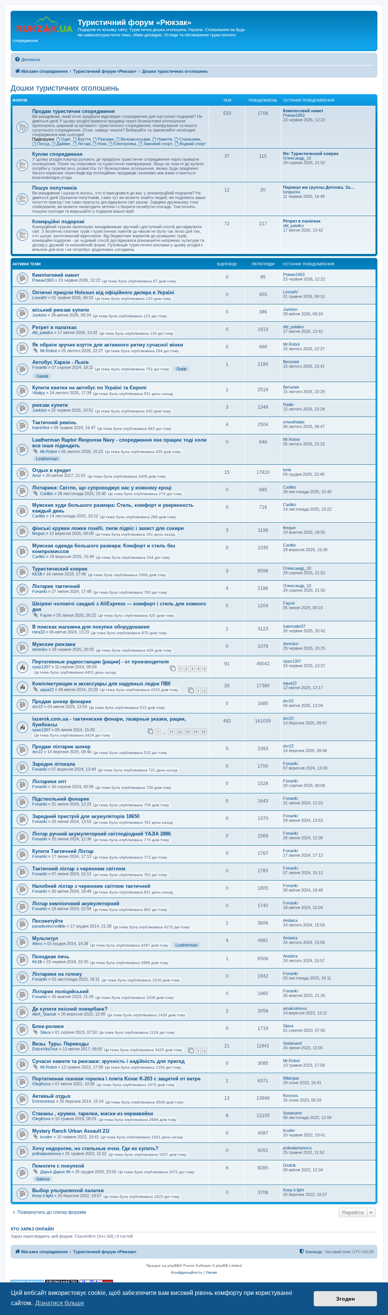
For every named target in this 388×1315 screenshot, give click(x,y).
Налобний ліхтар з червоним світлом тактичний (91, 886)
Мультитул (45, 938)
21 (172, 731)
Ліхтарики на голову (57, 974)
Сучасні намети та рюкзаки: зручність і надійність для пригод (108, 1061)
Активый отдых (51, 1096)
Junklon (39, 315)
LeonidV (39, 297)
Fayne (46, 615)
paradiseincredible (49, 926)
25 (203, 731)
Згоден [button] (345, 1299)
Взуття (84, 139)
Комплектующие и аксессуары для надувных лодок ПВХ (101, 683)
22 (179, 731)
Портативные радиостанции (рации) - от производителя (100, 662)
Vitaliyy (38, 392)
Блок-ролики (48, 1026)
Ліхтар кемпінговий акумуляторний (75, 903)
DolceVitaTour (45, 1049)
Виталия (291, 361)
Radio (288, 404)
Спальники (189, 139)
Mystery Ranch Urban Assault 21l (71, 1131)
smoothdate (294, 422)
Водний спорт (193, 143)
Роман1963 (294, 115)
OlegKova (41, 1083)
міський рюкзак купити (60, 310)
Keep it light (42, 1195)
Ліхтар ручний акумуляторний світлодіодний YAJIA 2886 (101, 834)
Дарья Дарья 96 (55, 1171)
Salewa (42, 1179)
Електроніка (124, 143)
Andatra (290, 920)
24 (195, 731)
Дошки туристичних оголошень (65, 88)
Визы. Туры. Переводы (60, 1044)
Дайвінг (63, 143)
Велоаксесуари (135, 139)
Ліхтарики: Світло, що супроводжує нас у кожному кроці (102, 488)
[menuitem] (27, 59)
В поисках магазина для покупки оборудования (91, 627)
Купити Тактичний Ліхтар (63, 851)
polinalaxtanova (46, 1153)
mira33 (38, 632)
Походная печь (50, 956)
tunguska (291, 192)
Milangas (291, 1078)
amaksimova (295, 1008)
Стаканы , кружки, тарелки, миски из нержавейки (92, 1113)
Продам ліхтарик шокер (61, 746)
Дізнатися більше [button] (59, 1303)
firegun (38, 533)
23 (187, 731)
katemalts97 (294, 626)
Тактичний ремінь (54, 422)
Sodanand (292, 1043)
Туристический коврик (60, 569)
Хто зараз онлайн (32, 1229)
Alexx (37, 943)
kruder (46, 1137)
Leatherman (47, 458)
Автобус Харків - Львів (60, 362)
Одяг (65, 139)
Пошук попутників (54, 188)
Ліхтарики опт (49, 781)
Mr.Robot (48, 350)
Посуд (43, 143)
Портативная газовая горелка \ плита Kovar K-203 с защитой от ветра (116, 1078)
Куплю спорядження (57, 154)
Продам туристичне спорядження (73, 111)
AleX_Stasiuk (44, 1014)
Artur (36, 475)
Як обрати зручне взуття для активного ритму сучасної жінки (107, 345)
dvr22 (37, 706)
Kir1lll (37, 574)
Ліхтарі (84, 143)
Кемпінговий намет (303, 110)
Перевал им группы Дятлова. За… (318, 187)
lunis (287, 469)
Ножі (101, 143)
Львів (181, 369)
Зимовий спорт (157, 143)
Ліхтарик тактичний (56, 586)
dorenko (39, 649)
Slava (45, 1032)
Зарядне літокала (53, 764)
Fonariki (39, 367)
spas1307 (41, 667)
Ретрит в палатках (302, 221)
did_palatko (293, 225)
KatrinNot (40, 427)
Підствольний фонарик (60, 799)
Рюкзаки (106, 139)
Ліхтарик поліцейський (60, 991)
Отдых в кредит (51, 470)
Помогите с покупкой (58, 1166)
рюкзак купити (50, 405)
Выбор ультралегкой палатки (68, 1190)
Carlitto (46, 493)
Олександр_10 (297, 158)
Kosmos (290, 1095)
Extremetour (43, 1101)
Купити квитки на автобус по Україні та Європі (89, 387)
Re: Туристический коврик (311, 153)
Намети (164, 139)
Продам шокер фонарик (61, 701)
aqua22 (47, 689)
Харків (42, 376)
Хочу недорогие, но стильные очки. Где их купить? (95, 1148)
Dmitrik (289, 1165)
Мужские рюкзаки (53, 644)
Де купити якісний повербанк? (70, 1009)
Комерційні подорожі (58, 221)
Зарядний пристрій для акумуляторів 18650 (85, 816)
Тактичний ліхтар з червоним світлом (78, 868)
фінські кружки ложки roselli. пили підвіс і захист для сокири (108, 528)
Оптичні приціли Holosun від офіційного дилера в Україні (103, 292)
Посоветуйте (47, 921)
